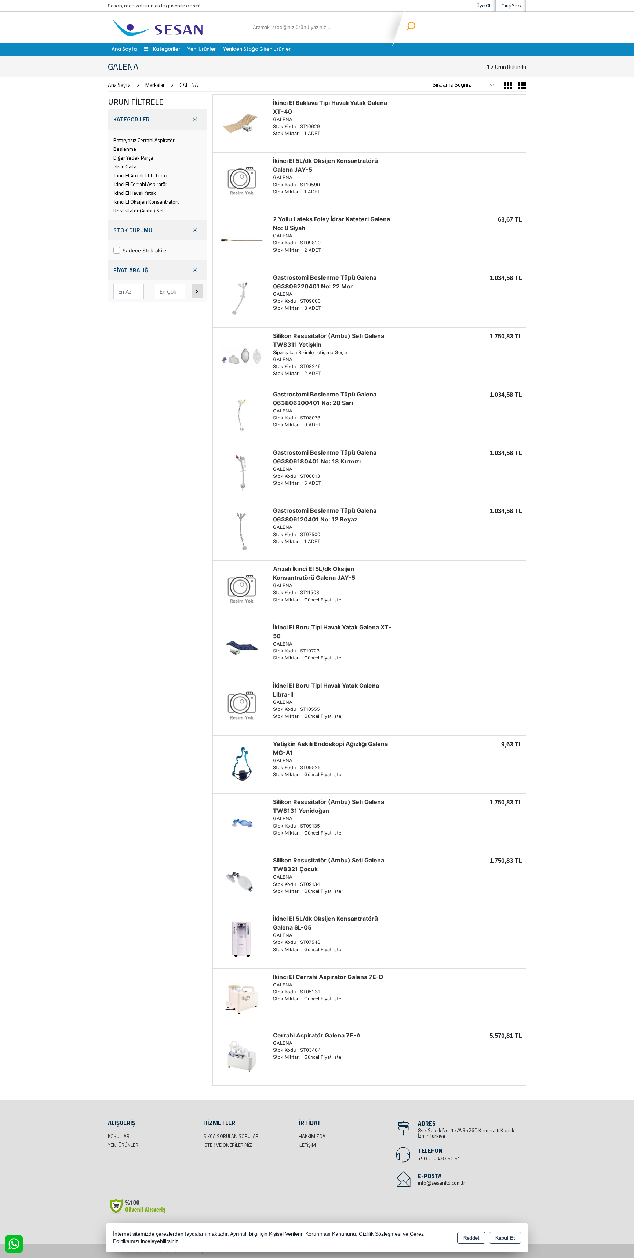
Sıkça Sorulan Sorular (231, 1136)
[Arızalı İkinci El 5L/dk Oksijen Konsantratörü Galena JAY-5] (241, 589)
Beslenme (124, 149)
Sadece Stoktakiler (145, 250)
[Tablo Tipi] (520, 86)
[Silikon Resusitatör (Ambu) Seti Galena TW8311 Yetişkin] (241, 356)
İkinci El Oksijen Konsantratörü (146, 202)
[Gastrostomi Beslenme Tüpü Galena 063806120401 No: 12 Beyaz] (241, 531)
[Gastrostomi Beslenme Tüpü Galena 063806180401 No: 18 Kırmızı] (241, 472)
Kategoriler (166, 49)
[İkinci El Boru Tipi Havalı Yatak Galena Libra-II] (241, 705)
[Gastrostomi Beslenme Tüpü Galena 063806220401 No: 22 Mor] (241, 297)
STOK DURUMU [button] (132, 230)
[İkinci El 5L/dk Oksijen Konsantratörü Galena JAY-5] (241, 181)
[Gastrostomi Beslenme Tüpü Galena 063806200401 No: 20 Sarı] (241, 414)
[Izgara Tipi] (508, 86)
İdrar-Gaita (124, 166)
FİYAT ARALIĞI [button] (131, 270)
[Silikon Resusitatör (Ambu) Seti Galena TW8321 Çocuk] (241, 880)
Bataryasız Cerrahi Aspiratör (144, 140)
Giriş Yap (511, 6)
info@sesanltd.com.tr (441, 1182)
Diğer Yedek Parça (133, 157)
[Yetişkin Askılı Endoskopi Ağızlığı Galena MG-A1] (241, 764)
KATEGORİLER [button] (131, 119)
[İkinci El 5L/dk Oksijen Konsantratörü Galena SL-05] (241, 938)
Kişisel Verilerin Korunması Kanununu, (313, 1234)
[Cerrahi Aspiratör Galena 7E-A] (241, 1055)
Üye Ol (483, 6)
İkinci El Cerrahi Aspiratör (140, 184)
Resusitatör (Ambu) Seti (139, 210)
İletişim (307, 1145)
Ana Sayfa (124, 49)
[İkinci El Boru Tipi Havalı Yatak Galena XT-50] (241, 647)
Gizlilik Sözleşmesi (380, 1234)
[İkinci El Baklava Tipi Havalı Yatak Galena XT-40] (241, 123)
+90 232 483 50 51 (439, 1158)
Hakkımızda (312, 1136)
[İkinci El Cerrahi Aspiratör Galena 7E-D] (241, 997)
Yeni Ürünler (123, 1145)
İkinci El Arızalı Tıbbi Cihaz (140, 175)
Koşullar (119, 1136)
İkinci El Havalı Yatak (134, 193)
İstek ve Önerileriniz (227, 1145)
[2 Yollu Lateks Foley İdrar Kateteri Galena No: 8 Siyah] (241, 239)
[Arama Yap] (406, 27)
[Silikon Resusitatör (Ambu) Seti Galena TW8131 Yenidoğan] (241, 822)
